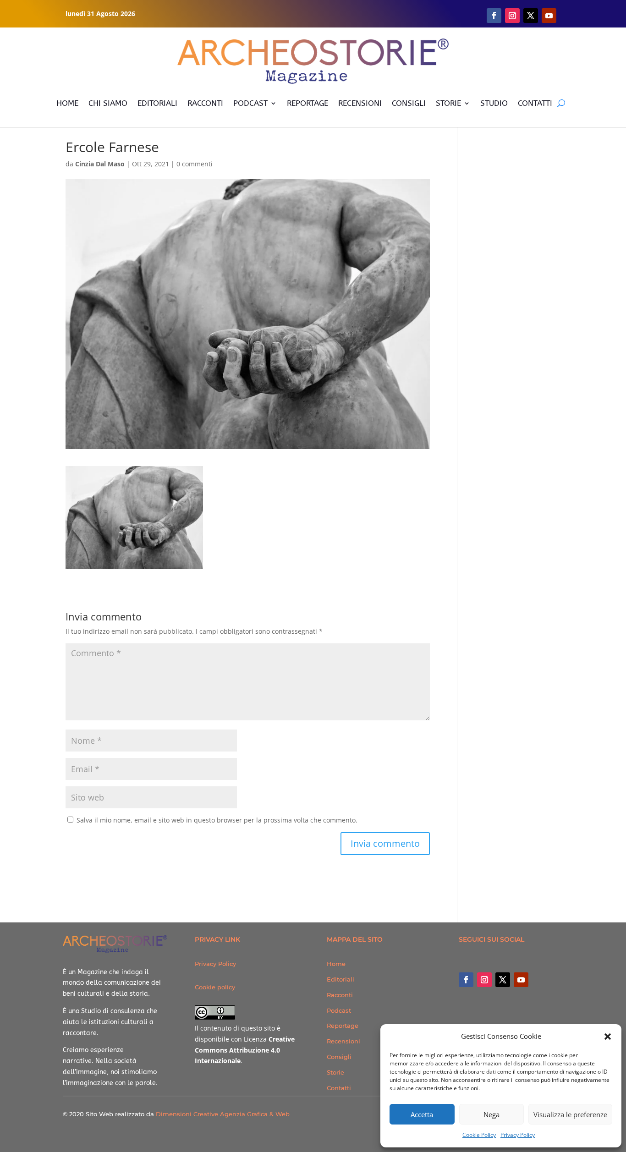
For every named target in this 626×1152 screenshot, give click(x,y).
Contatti (339, 1088)
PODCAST (250, 103)
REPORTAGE (307, 103)
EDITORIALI (157, 103)
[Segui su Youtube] (549, 15)
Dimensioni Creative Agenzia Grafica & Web (223, 1114)
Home (336, 963)
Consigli (339, 1056)
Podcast (339, 1010)
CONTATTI (535, 103)
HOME (67, 103)
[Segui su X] (530, 15)
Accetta (422, 1114)
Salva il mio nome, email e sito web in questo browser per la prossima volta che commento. (217, 820)
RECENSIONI (360, 103)
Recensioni (343, 1041)
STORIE (448, 103)
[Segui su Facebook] (494, 15)
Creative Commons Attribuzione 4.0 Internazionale (245, 1050)
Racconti (340, 994)
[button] (607, 1036)
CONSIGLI (409, 103)
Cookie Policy (479, 1135)
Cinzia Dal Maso (100, 163)
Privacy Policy (517, 1135)
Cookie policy (215, 987)
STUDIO (494, 103)
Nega (491, 1114)
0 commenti (194, 163)
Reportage (342, 1025)
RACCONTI (205, 103)
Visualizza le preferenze (570, 1114)
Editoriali (340, 979)
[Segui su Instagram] (512, 15)
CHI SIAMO (107, 103)
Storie (335, 1072)
